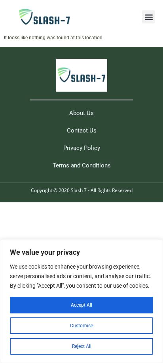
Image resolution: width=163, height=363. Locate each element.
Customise (81, 325)
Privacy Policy (81, 148)
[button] (148, 16)
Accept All (81, 305)
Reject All (81, 346)
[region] (81, 301)
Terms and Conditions (82, 165)
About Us (81, 113)
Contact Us (82, 130)
